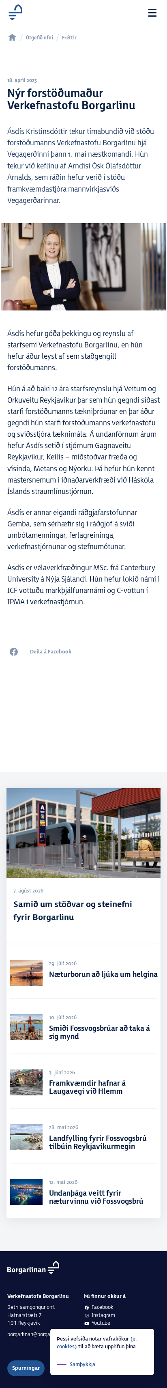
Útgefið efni (39, 38)
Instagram (103, 1315)
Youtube (101, 1323)
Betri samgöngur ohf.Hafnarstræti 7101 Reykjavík (31, 1315)
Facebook (102, 1307)
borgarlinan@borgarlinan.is (38, 1334)
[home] (12, 37)
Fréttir (69, 38)
